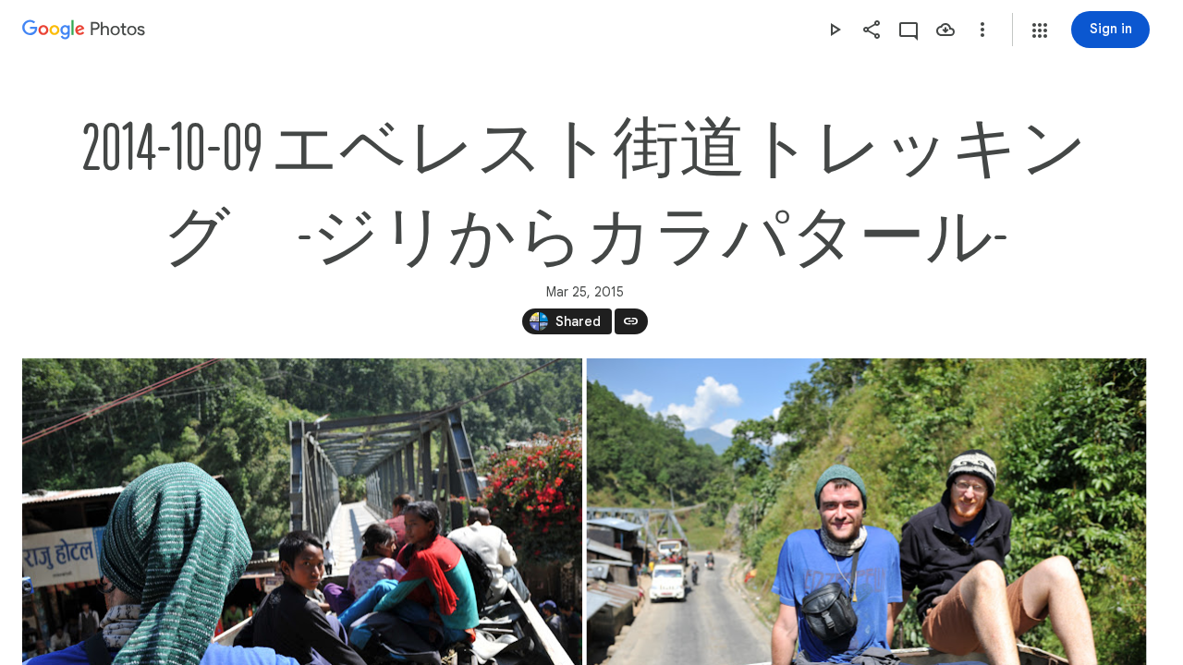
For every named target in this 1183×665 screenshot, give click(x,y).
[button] (1039, 30)
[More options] (982, 29)
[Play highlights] (834, 29)
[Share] (871, 29)
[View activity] (908, 29)
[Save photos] (945, 29)
